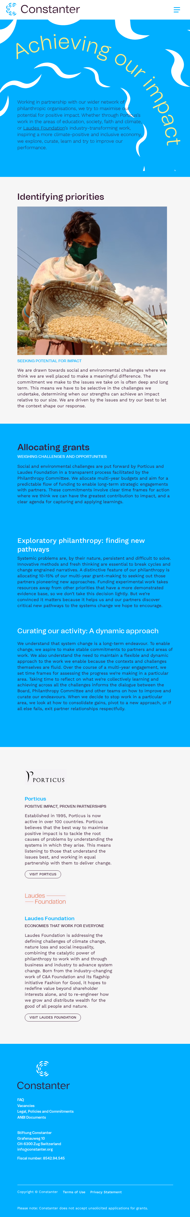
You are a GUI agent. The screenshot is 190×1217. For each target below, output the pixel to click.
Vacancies (26, 1106)
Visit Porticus (42, 874)
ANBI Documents (31, 1117)
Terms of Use (74, 1192)
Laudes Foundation (44, 128)
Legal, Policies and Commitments (45, 1111)
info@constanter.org (35, 1149)
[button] (177, 9)
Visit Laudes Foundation (52, 1017)
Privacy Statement (106, 1192)
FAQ (20, 1100)
